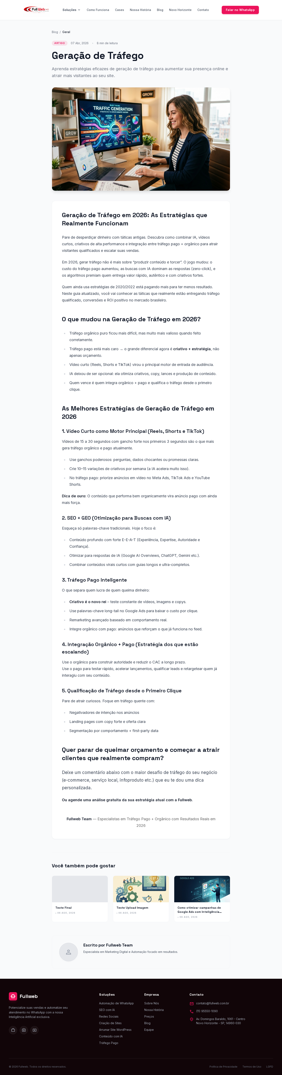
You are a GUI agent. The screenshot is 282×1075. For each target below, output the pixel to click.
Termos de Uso (251, 1066)
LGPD (269, 1066)
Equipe (149, 1029)
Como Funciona (98, 10)
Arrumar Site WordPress (115, 1029)
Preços (149, 1016)
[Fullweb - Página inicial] (36, 10)
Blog (160, 10)
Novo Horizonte (180, 10)
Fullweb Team (119, 945)
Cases (119, 10)
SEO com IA (107, 1010)
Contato (203, 10)
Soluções (72, 10)
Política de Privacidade (223, 1066)
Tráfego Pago (108, 1043)
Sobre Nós (151, 1003)
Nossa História (140, 10)
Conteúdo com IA (111, 1036)
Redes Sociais (108, 1016)
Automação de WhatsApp (116, 1003)
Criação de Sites (110, 1023)
